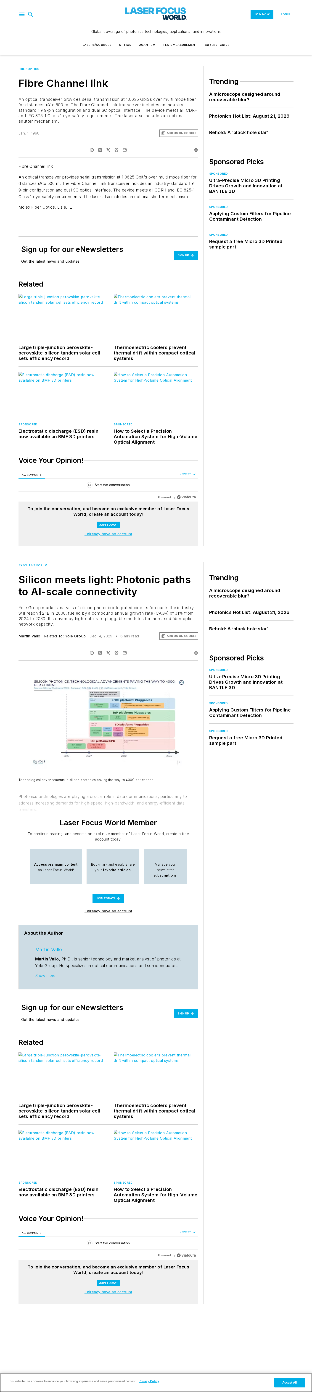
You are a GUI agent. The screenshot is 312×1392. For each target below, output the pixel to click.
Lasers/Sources (97, 45)
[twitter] (108, 150)
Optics (125, 45)
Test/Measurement (180, 45)
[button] (22, 14)
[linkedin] (100, 150)
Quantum (147, 45)
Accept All (289, 1382)
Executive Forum (33, 565)
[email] (124, 150)
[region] (108, 486)
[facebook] (92, 150)
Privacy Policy (149, 1381)
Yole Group (75, 636)
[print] (196, 150)
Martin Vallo (29, 636)
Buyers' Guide (217, 45)
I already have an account (108, 534)
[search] (30, 14)
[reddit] (116, 150)
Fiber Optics (29, 69)
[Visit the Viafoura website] (186, 497)
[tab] (32, 474)
